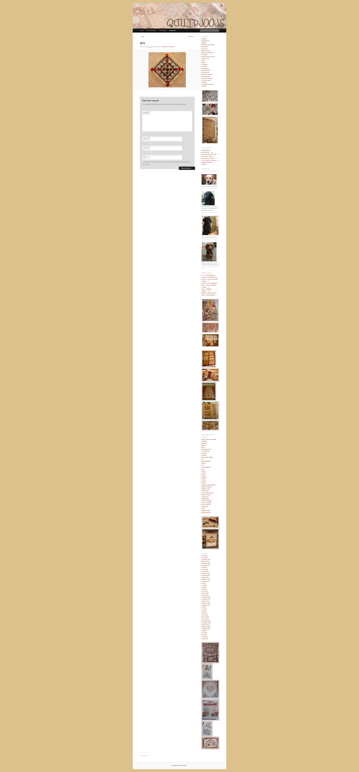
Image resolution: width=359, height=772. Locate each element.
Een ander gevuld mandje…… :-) (210, 154)
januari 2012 (205, 571)
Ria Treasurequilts (206, 503)
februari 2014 (205, 561)
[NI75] (167, 69)
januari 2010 (205, 619)
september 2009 (206, 627)
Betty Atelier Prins (206, 449)
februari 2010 (205, 617)
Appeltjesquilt (205, 41)
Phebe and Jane (206, 495)
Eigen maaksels (206, 50)
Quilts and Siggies (207, 501)
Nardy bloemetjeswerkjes (208, 485)
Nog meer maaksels (207, 74)
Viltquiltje (204, 82)
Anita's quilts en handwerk (209, 439)
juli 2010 (204, 607)
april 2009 (204, 637)
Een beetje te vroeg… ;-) (208, 156)
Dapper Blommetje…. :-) (208, 162)
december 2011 (206, 573)
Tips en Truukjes (206, 80)
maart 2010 (205, 615)
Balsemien (204, 443)
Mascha (204, 479)
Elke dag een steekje (207, 457)
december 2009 (206, 621)
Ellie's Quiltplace (206, 461)
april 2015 (204, 555)
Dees (203, 285)
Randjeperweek (206, 76)
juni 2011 (204, 585)
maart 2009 (205, 638)
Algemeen (204, 39)
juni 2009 (204, 633)
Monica (204, 483)
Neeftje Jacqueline (207, 487)
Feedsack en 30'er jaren (208, 56)
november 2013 (206, 563)
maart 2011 (205, 591)
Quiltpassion (205, 497)
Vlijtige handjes (206, 510)
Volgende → (191, 36)
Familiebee (204, 54)
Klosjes (203, 62)
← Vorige (142, 36)
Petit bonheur (205, 491)
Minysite (204, 481)
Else (203, 465)
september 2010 (206, 603)
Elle (202, 459)
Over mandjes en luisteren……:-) (210, 160)
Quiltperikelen (205, 499)
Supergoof (205, 506)
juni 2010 (204, 609)
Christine (204, 453)
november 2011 (206, 575)
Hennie (203, 471)
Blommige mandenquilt (208, 45)
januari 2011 (205, 595)
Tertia (203, 508)
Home (142, 30)
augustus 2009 (206, 629)
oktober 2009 (205, 625)
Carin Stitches (205, 451)
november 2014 (206, 559)
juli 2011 (204, 583)
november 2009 (206, 623)
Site (145, 157)
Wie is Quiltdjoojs (151, 30)
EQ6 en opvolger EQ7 (207, 52)
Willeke (204, 293)
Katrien (204, 475)
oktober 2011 (205, 577)
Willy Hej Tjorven (206, 512)
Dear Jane (204, 48)
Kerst (203, 60)
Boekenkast (205, 46)
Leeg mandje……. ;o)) (207, 152)
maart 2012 (205, 569)
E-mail (146, 147)
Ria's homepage (206, 504)
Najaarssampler (206, 70)
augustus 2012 (206, 565)
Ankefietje (204, 441)
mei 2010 (204, 611)
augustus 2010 (206, 605)
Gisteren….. (205, 164)
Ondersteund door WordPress (179, 765)
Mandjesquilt (205, 68)
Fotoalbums (172, 30)
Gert (203, 469)
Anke (203, 295)
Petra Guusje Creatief (207, 493)
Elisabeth (204, 455)
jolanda (204, 283)
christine (204, 277)
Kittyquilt (204, 477)
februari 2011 (205, 593)
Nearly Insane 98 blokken (168, 46)
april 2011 (204, 589)
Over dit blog (162, 30)
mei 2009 (204, 635)
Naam (146, 138)
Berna (203, 447)
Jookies (204, 473)
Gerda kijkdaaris (206, 467)
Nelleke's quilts (206, 489)
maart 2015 (205, 557)
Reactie (146, 112)
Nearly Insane (205, 72)
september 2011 (206, 579)
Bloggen (204, 43)
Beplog (203, 445)
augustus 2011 (206, 581)
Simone (204, 279)
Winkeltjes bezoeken (207, 84)
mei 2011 (204, 587)
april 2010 (204, 613)
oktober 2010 (205, 601)
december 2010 (206, 597)
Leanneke (204, 64)
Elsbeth (204, 463)
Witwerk (204, 86)
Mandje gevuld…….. (207, 150)
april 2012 (204, 567)
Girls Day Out (205, 58)
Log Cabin (204, 66)
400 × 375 (157, 46)
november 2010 (206, 599)
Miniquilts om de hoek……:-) (209, 158)
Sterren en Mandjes (207, 78)
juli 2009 (204, 631)
